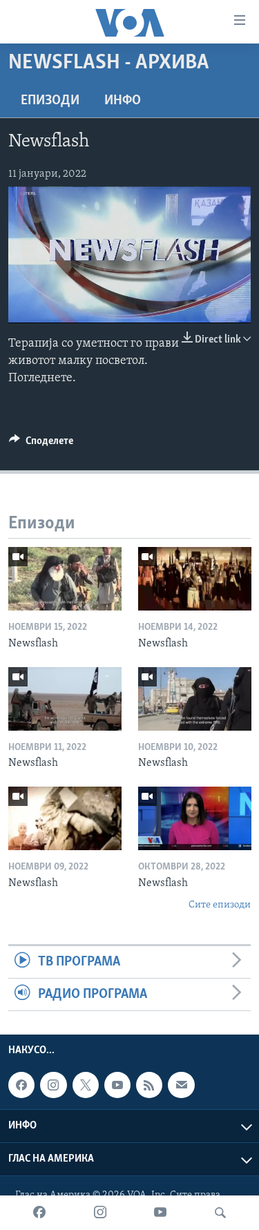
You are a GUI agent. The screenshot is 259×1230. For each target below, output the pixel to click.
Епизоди (50, 101)
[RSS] (149, 1085)
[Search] (220, 1212)
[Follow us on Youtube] (117, 1085)
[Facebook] (39, 1212)
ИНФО (122, 101)
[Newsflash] (65, 579)
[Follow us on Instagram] (53, 1085)
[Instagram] (100, 1212)
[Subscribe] (181, 1085)
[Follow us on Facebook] (21, 1085)
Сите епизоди (220, 905)
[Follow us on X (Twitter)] (86, 1085)
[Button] (41, 444)
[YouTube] (160, 1212)
